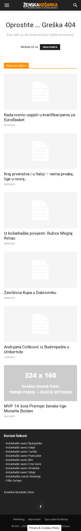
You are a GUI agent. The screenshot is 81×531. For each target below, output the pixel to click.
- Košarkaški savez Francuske (22, 456)
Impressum (34, 519)
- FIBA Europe (13, 480)
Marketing (18, 519)
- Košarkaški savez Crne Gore (22, 464)
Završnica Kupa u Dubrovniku (30, 292)
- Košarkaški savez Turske (20, 451)
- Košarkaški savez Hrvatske (22, 468)
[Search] (75, 5)
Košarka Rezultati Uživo (19, 492)
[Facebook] (40, 507)
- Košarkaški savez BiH (18, 460)
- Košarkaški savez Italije (19, 447)
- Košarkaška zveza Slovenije (22, 476)
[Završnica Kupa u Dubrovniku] (40, 269)
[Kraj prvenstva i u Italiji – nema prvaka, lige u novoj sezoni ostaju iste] (40, 151)
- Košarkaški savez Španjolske (23, 443)
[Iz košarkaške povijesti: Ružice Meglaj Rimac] (40, 210)
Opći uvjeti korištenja (56, 519)
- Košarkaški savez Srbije (19, 472)
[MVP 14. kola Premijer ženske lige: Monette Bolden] (40, 383)
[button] (6, 5)
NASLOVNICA (50, 47)
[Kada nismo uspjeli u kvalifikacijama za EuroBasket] (40, 92)
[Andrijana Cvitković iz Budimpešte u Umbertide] (40, 324)
